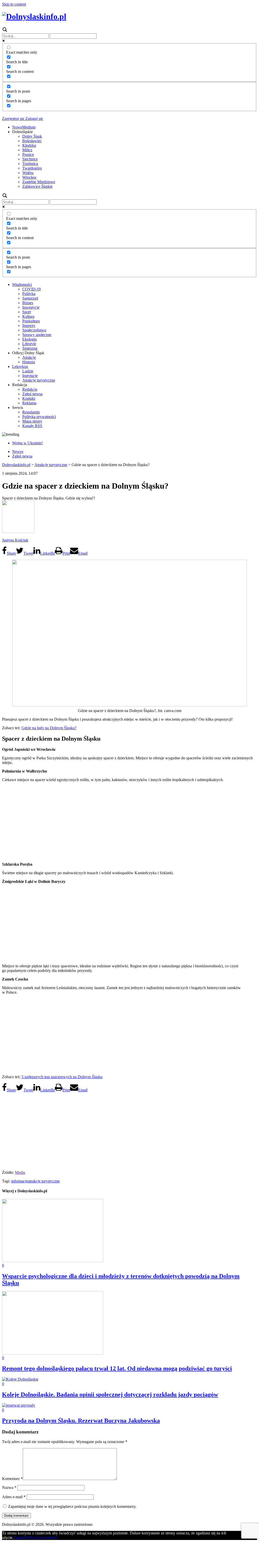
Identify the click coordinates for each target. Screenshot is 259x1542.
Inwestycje (30, 307)
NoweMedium (23, 127)
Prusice (28, 154)
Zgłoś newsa (32, 394)
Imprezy (28, 325)
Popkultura (31, 321)
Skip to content (14, 4)
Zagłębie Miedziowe (38, 182)
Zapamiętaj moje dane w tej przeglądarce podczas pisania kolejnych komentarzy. (72, 1506)
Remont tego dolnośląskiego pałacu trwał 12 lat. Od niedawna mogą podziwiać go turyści (117, 1368)
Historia (28, 362)
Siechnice (30, 159)
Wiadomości (22, 284)
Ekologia (29, 339)
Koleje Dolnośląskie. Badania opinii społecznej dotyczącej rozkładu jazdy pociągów (110, 1394)
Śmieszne (29, 348)
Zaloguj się (33, 118)
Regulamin (31, 412)
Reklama (29, 403)
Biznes (27, 303)
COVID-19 (31, 289)
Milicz (27, 150)
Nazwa (9, 1487)
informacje (19, 1181)
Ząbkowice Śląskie (37, 186)
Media (20, 1172)
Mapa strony (32, 421)
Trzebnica (30, 163)
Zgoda (18, 1537)
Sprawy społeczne (36, 334)
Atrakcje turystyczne (38, 380)
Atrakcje (29, 357)
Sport (26, 312)
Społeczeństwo (34, 330)
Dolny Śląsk (32, 136)
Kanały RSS (32, 426)
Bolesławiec (32, 141)
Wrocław (29, 177)
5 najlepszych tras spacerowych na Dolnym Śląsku (61, 1077)
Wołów (28, 173)
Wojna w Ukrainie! (27, 443)
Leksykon (20, 366)
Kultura (28, 316)
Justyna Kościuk (15, 540)
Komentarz (12, 1478)
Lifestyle (29, 344)
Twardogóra (32, 168)
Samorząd (30, 298)
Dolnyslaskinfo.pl (16, 465)
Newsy (18, 451)
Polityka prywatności (39, 416)
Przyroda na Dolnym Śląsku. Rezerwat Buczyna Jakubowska (81, 1420)
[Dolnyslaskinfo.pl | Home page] (34, 16)
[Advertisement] (129, 821)
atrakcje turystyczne (44, 1181)
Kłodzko (29, 145)
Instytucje (30, 375)
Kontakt (28, 398)
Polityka (28, 293)
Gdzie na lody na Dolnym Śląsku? (48, 728)
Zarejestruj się (13, 118)
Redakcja (29, 389)
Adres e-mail (14, 1497)
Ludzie (27, 371)
